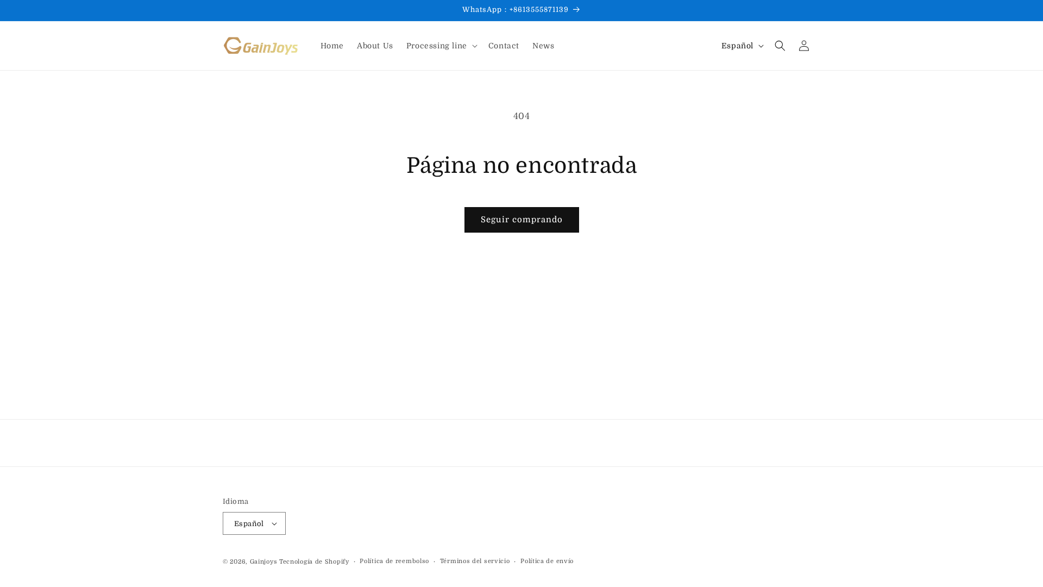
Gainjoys (264, 561)
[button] (441, 45)
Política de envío (547, 561)
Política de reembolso (394, 561)
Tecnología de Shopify (314, 561)
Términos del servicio (475, 561)
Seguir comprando (522, 219)
